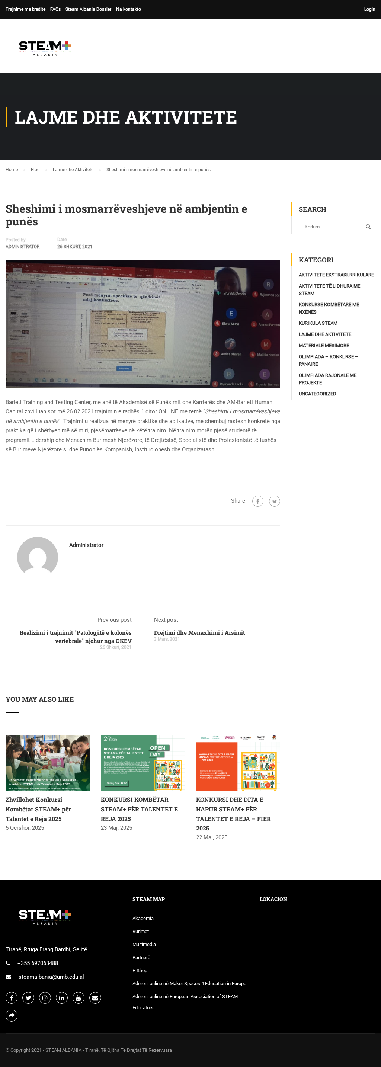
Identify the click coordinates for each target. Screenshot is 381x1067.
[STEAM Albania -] (43, 49)
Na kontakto (128, 9)
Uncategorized (317, 394)
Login (369, 9)
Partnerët (142, 957)
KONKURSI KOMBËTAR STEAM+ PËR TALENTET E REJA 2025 (139, 808)
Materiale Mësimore (324, 345)
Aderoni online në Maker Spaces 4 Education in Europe (189, 983)
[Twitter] (274, 501)
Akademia (143, 918)
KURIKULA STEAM (318, 323)
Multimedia (144, 944)
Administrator (22, 246)
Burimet (140, 931)
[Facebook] (257, 501)
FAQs (55, 9)
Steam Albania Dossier (88, 9)
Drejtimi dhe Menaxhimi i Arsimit (199, 632)
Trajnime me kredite (25, 9)
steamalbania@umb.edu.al (51, 977)
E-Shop (139, 970)
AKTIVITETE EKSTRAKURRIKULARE (336, 275)
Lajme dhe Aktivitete (325, 334)
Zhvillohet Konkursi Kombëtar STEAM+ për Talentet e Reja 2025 (38, 808)
